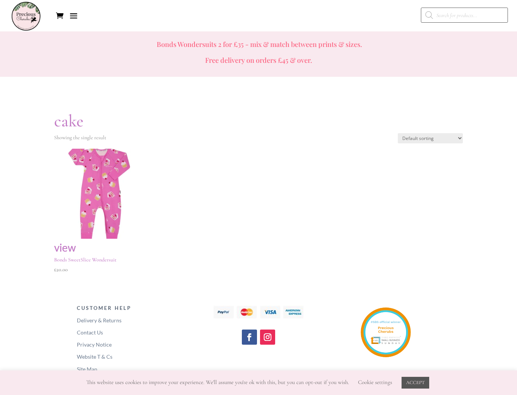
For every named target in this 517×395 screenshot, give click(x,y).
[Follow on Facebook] (249, 337)
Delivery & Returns (99, 320)
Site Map (87, 369)
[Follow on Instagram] (267, 337)
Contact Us (90, 332)
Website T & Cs (94, 356)
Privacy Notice (94, 344)
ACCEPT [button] (415, 382)
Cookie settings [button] (375, 382)
